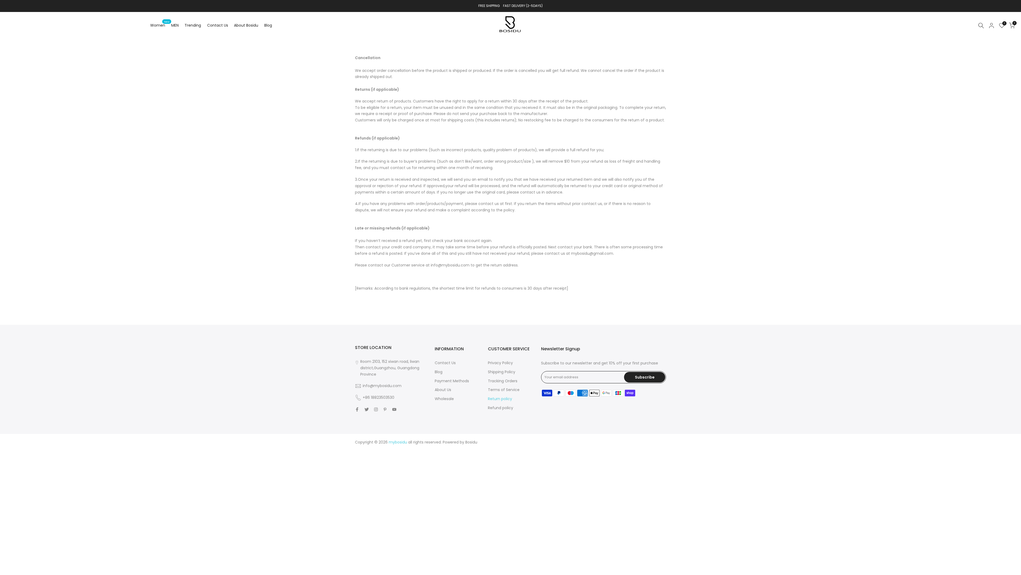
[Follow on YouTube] (394, 409)
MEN (175, 25)
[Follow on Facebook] (357, 409)
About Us (443, 389)
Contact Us (217, 25)
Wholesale (444, 398)
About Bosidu (246, 25)
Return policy (500, 398)
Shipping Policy (501, 372)
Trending (193, 25)
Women (159, 25)
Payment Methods (452, 381)
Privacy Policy (500, 362)
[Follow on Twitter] (367, 409)
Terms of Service (504, 389)
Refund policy (500, 407)
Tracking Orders (502, 381)
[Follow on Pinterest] (385, 409)
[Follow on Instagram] (376, 409)
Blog (268, 25)
